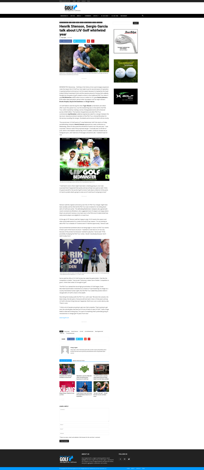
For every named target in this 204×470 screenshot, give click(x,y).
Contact (84, 1)
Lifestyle (95, 16)
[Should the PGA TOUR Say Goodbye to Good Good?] (67, 369)
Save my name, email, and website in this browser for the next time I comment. (80, 437)
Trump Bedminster (70, 333)
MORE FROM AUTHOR (78, 360)
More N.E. (79, 16)
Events (74, 22)
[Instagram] (124, 459)
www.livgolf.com (64, 318)
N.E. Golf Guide (104, 16)
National (81, 22)
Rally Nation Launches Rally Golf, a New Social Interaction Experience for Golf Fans (84, 377)
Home (74, 1)
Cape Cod (72, 16)
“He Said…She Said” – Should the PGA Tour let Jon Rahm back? (100, 395)
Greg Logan (63, 37)
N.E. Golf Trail (115, 16)
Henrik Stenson (74, 331)
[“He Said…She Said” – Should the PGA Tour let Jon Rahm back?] (101, 386)
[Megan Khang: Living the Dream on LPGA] (67, 386)
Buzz (70, 22)
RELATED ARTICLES (65, 360)
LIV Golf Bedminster (89, 331)
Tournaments (88, 16)
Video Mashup (123, 16)
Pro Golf (94, 22)
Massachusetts (64, 16)
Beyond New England (64, 22)
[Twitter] (129, 459)
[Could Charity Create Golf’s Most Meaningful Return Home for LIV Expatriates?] (84, 386)
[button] (143, 16)
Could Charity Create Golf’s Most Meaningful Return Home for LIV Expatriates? (84, 395)
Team (88, 1)
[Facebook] (120, 459)
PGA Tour (62, 333)
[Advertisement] (116, 8)
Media (77, 22)
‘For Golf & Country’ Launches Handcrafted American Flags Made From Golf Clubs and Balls (101, 377)
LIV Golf (81, 331)
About (78, 1)
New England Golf (88, 22)
